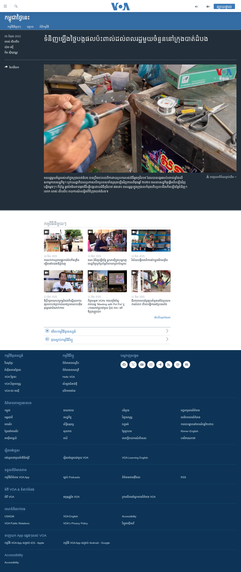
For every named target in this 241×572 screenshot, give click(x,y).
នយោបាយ (68, 410)
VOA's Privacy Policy (75, 523)
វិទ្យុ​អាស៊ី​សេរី (128, 523)
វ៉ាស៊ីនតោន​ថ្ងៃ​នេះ (13, 369)
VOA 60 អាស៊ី (12, 390)
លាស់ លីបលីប (12, 41)
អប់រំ (65, 438)
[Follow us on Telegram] (159, 364)
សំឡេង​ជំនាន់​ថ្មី (70, 383)
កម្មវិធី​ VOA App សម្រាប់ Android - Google (86, 542)
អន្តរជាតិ (9, 417)
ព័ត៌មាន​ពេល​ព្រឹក (71, 362)
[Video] (208, 6)
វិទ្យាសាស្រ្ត (127, 417)
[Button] (12, 67)
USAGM (9, 516)
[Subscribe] (186, 364)
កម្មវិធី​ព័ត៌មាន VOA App (17, 477)
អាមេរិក (8, 424)
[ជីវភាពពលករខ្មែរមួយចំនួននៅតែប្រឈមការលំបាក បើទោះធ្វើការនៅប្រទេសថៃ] (151, 281)
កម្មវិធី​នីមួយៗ (14, 26)
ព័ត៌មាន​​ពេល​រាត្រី (71, 369)
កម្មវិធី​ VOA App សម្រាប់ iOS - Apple (24, 542)
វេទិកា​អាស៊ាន (69, 390)
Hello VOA (69, 376)
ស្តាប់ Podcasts (71, 477)
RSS (183, 477)
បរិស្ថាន (125, 410)
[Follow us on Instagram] (150, 364)
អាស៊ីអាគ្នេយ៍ (11, 438)
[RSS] (168, 364)
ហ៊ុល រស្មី (9, 47)
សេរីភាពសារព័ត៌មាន (190, 417)
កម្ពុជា (7, 410)
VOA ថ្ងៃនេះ (10, 376)
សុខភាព (67, 431)
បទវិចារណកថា (188, 438)
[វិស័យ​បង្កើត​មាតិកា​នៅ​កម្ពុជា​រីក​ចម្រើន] (151, 241)
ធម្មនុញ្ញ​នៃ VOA (71, 496)
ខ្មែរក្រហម (127, 431)
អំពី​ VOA (9, 496)
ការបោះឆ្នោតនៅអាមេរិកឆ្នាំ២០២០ (197, 424)
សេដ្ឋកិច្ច (67, 417)
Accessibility (129, 516)
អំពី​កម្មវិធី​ (44, 26)
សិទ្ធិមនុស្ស (68, 424)
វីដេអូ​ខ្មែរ (9, 362)
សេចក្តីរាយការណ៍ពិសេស (134, 438)
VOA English (70, 516)
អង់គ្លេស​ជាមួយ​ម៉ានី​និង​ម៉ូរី (17, 457)
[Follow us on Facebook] (124, 364)
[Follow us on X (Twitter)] (133, 364)
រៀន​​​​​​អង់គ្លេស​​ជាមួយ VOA (75, 457)
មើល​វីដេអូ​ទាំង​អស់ (162, 317)
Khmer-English (189, 431)
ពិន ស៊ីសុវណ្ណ (11, 52)
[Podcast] (177, 364)
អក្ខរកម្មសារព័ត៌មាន (190, 410)
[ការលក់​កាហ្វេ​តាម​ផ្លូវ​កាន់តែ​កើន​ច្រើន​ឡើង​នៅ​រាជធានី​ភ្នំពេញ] (63, 241)
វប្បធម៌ (125, 424)
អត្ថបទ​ (30, 26)
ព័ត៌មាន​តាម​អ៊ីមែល (131, 477)
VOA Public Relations (17, 523)
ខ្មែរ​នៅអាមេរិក (11, 431)
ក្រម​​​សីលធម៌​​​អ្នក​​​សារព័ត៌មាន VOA (139, 496)
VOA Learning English (135, 457)
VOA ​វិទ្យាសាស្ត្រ (13, 383)
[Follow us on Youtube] (142, 364)
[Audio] (196, 6)
